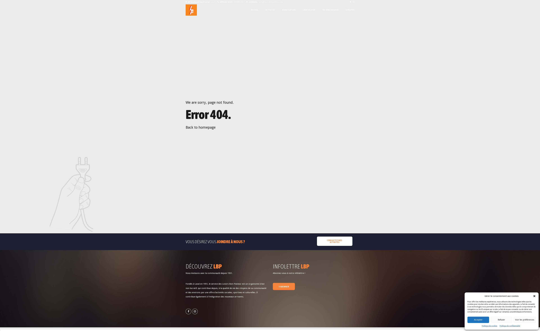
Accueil (254, 10)
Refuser (501, 319)
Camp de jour (309, 10)
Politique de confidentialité (510, 326)
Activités (270, 10)
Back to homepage (201, 127)
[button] (534, 296)
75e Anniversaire (330, 10)
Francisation (289, 10)
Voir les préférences (524, 319)
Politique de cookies (489, 326)
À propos (350, 10)
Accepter (478, 319)
